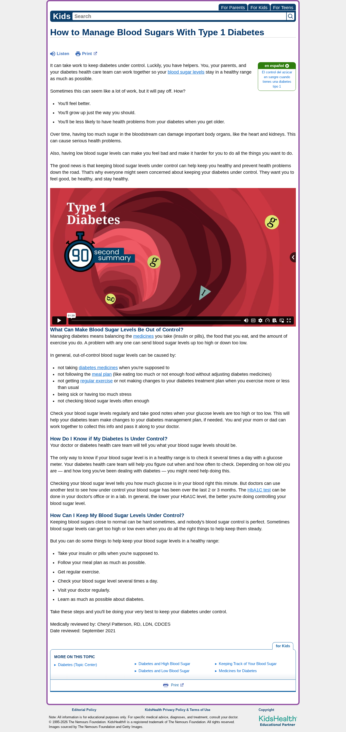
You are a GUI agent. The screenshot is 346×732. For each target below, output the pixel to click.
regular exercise (96, 380)
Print (87, 53)
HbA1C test (259, 489)
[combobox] (179, 16)
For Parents (233, 7)
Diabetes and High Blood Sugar (164, 663)
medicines (143, 336)
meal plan (102, 374)
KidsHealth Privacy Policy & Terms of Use (177, 710)
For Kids (259, 7)
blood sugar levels (186, 72)
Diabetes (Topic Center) (77, 664)
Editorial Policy (84, 710)
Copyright (266, 710)
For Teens (283, 7)
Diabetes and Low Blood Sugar (164, 671)
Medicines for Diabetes (238, 671)
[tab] (282, 646)
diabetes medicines (98, 367)
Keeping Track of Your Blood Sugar (248, 663)
